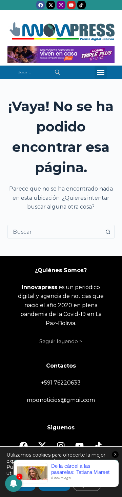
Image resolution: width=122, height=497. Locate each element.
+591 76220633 (61, 382)
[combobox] (55, 231)
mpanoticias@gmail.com (61, 400)
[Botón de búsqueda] (107, 231)
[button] (101, 72)
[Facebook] (40, 5)
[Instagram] (61, 5)
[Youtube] (71, 5)
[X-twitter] (50, 5)
